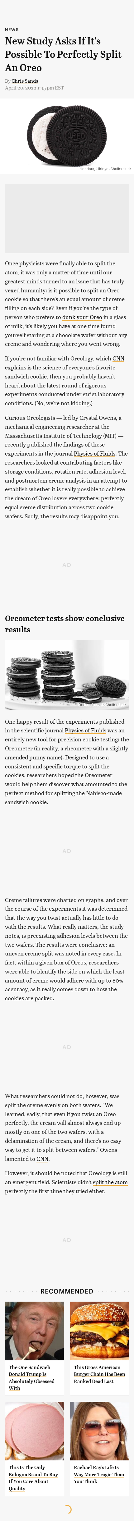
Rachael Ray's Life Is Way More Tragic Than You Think (99, 1474)
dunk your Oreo (82, 317)
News (12, 29)
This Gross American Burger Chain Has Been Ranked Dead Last (99, 1374)
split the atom (110, 1182)
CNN (118, 358)
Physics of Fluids (94, 453)
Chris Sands (25, 80)
